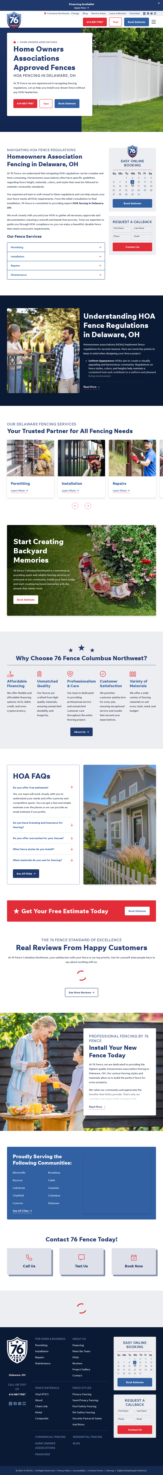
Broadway (54, 1172)
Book (136, 22)
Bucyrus (17, 1180)
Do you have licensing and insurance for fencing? (38, 825)
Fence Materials (47, 1387)
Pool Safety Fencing (84, 1406)
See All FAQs (24, 873)
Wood (38, 1400)
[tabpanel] (30, 469)
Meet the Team (81, 1351)
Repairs (119, 483)
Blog (85, 13)
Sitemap (110, 1470)
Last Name (139, 228)
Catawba (53, 1187)
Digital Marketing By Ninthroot (132, 1470)
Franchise (135, 13)
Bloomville (19, 1172)
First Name (119, 228)
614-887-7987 (17, 1394)
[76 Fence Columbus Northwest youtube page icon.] (155, 13)
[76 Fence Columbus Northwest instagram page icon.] (151, 13)
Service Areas (98, 13)
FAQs (75, 1357)
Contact (77, 1375)
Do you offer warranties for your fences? (38, 838)
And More (78, 1424)
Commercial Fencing (50, 1436)
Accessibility (79, 1470)
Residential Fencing (87, 1436)
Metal (38, 1412)
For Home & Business (50, 1338)
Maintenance (43, 1363)
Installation (72, 483)
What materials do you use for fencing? (37, 860)
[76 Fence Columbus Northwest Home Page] (14, 42)
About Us (79, 731)
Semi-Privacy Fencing (85, 1400)
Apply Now (80, 8)
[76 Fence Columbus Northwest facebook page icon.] (148, 13)
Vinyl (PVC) (41, 1394)
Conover (18, 1203)
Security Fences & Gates (87, 1418)
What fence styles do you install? (33, 849)
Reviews (77, 1363)
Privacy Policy (64, 1470)
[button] (132, 235)
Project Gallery (81, 1369)
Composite (41, 1418)
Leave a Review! (117, 13)
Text (115, 22)
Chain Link (41, 1406)
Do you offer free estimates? (31, 787)
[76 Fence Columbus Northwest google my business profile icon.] (144, 13)
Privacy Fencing (81, 1394)
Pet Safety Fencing (83, 1412)
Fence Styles (81, 1387)
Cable (51, 1180)
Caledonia (19, 1187)
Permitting (20, 483)
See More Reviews (80, 992)
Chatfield (18, 1195)
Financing (78, 1345)
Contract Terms (96, 1470)
